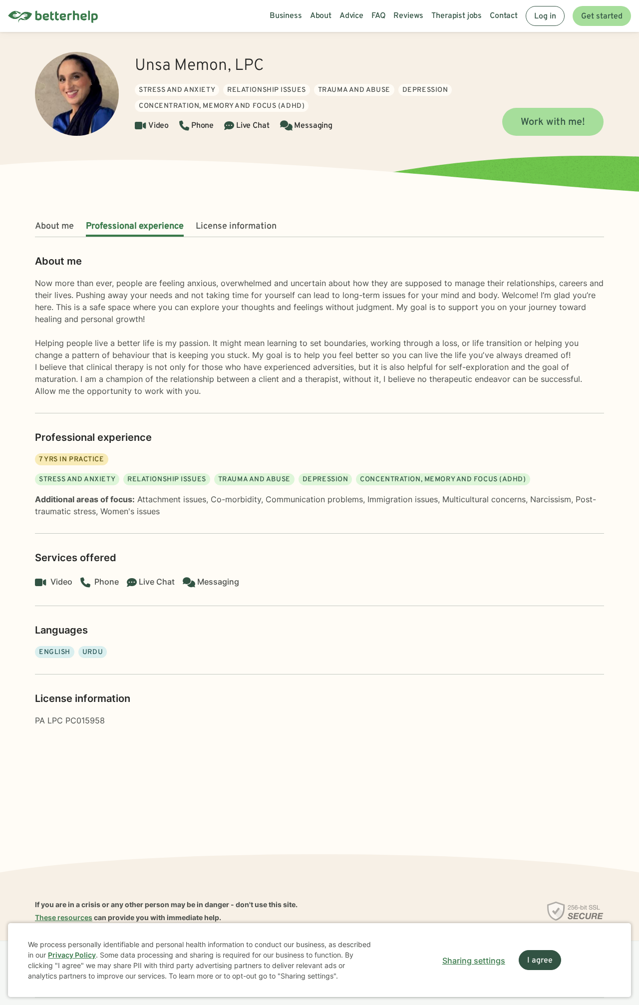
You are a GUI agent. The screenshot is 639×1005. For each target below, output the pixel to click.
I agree (540, 961)
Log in (545, 16)
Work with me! (553, 122)
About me (54, 226)
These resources (63, 917)
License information (236, 226)
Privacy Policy (72, 955)
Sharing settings (473, 961)
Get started (602, 16)
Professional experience (135, 226)
